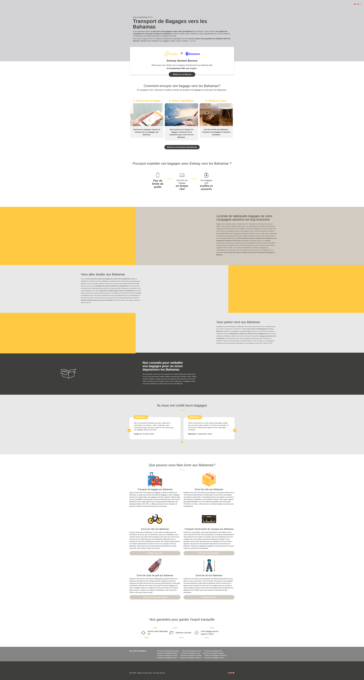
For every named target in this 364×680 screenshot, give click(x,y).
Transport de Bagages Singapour (190, 658)
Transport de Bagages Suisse (214, 658)
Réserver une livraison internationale (182, 147)
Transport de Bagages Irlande (190, 653)
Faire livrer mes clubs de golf (155, 597)
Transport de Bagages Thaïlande (215, 655)
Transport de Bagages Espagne (213, 653)
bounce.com (206, 65)
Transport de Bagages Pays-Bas (191, 655)
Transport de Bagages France (192, 651)
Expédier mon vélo (155, 553)
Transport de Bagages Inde (213, 651)
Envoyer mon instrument (209, 553)
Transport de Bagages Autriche (167, 655)
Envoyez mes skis (209, 597)
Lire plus (192, 41)
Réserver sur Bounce (182, 74)
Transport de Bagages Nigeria (167, 658)
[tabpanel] (155, 428)
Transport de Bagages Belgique (167, 653)
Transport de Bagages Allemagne (168, 651)
